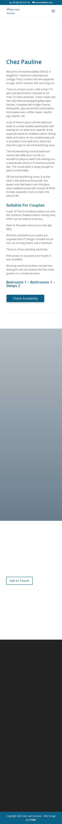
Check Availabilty (25, 298)
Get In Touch (19, 581)
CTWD (32, 819)
